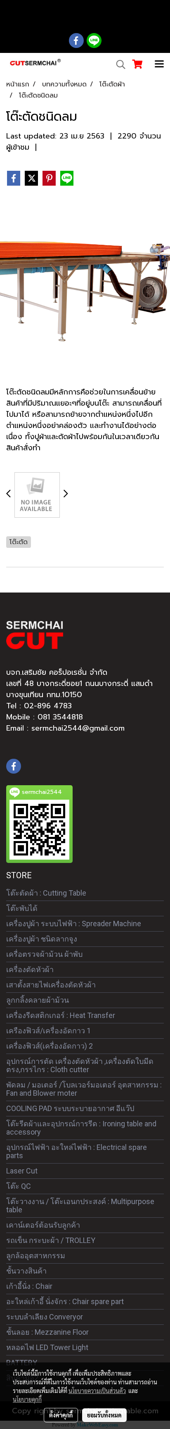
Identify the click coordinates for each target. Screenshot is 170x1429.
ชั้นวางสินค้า (26, 1271)
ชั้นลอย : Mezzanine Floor (47, 1332)
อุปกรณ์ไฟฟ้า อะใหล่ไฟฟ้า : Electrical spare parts (76, 1151)
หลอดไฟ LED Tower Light (47, 1347)
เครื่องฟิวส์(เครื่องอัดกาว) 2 (49, 1046)
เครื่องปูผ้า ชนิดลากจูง (41, 938)
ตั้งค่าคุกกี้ (61, 1415)
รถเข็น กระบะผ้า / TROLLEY (50, 1240)
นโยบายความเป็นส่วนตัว (97, 1390)
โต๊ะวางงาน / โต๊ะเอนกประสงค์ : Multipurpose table (80, 1205)
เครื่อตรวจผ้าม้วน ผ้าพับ (44, 954)
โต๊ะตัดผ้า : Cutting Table (46, 893)
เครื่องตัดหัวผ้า (30, 969)
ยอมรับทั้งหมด (104, 1415)
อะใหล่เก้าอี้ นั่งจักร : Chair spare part (65, 1301)
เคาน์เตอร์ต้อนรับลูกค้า (43, 1225)
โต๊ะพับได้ (22, 908)
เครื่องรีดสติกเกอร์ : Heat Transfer (60, 1015)
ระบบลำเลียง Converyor (44, 1316)
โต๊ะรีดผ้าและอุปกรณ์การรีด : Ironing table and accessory (81, 1127)
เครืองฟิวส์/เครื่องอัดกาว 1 (48, 1030)
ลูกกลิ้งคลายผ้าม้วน (37, 1000)
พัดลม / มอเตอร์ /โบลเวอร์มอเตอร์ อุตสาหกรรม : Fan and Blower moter (84, 1088)
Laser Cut (22, 1170)
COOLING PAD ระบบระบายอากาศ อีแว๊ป (70, 1108)
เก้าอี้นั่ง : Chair (29, 1286)
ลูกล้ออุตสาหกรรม (35, 1255)
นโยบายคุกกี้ (27, 1399)
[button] (118, 64)
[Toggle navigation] (159, 64)
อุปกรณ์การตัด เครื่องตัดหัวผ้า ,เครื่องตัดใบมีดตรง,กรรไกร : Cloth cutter (79, 1065)
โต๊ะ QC (18, 1186)
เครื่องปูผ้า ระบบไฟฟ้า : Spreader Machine (73, 923)
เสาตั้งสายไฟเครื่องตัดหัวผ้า (51, 984)
